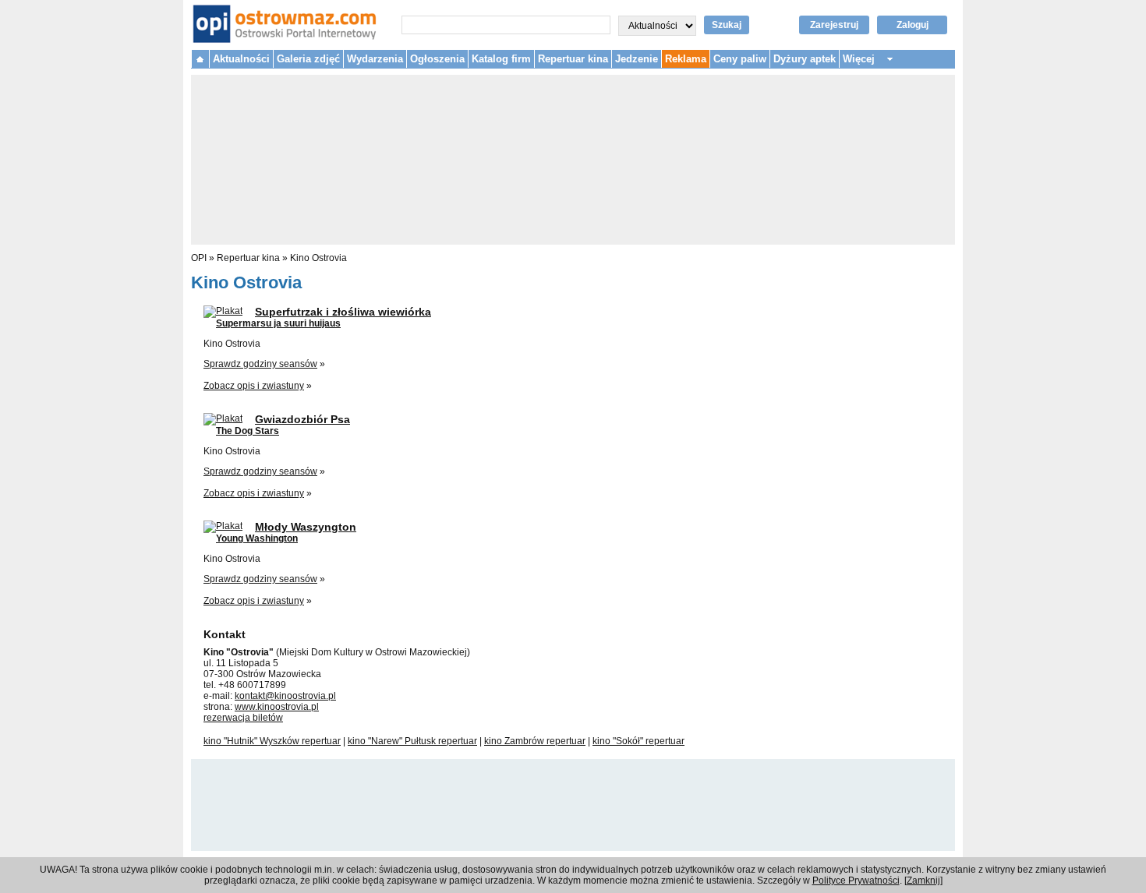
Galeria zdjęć (308, 59)
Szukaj (726, 24)
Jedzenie (636, 59)
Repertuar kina (573, 59)
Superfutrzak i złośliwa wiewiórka (343, 311)
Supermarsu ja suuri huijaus (278, 323)
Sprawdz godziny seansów (260, 363)
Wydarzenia (375, 59)
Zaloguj (912, 24)
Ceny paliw (739, 59)
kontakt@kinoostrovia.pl (285, 695)
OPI (199, 257)
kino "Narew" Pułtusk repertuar (412, 741)
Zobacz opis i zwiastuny (253, 385)
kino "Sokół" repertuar (638, 741)
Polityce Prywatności (856, 880)
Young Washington (257, 538)
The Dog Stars (247, 430)
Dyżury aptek (804, 59)
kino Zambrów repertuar (534, 741)
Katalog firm (501, 59)
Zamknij (923, 880)
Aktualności (241, 59)
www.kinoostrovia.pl (277, 706)
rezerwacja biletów (243, 717)
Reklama (685, 59)
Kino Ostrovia (318, 257)
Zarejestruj (834, 24)
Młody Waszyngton (305, 527)
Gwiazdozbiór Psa (302, 419)
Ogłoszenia (437, 59)
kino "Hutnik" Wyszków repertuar (272, 741)
